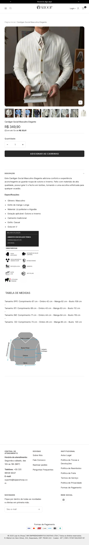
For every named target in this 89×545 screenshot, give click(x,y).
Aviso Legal (66, 455)
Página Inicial (10, 22)
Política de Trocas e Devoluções (70, 462)
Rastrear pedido (40, 465)
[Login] (78, 8)
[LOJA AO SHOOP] (22, 232)
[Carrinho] (83, 8)
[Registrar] (39, 509)
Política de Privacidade (71, 483)
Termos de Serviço (69, 478)
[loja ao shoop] (27, 329)
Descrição (10, 173)
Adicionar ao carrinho (44, 154)
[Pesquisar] (11, 8)
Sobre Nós (38, 455)
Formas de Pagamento (71, 487)
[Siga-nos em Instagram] (63, 499)
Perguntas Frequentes (43, 470)
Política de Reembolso (71, 468)
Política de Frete (68, 473)
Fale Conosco (39, 460)
